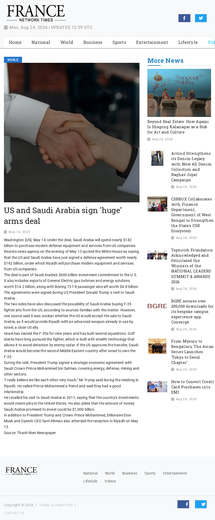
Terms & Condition (56, 505)
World (110, 473)
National (90, 473)
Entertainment (175, 473)
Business (129, 473)
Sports (149, 473)
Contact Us (14, 513)
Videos (110, 481)
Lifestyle (90, 481)
